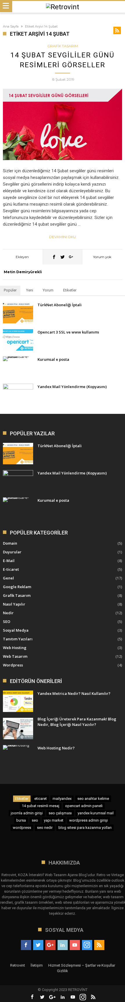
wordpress (22, 827)
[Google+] (50, 945)
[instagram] (87, 945)
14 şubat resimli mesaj (40, 806)
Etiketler (69, 290)
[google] (71, 257)
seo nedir (45, 827)
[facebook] (54, 257)
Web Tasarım (15, 656)
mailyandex (62, 798)
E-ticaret (11, 569)
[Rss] (99, 945)
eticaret (40, 798)
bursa (21, 820)
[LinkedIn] (63, 945)
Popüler (10, 290)
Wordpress (13, 665)
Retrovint (17, 965)
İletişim (37, 965)
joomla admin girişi (27, 813)
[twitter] (62, 257)
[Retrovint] (62, 7)
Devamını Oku (62, 237)
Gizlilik (62, 971)
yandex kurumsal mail (96, 813)
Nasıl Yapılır (14, 604)
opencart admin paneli (84, 806)
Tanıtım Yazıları (18, 639)
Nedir (8, 612)
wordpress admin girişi (88, 820)
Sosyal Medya (15, 630)
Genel (8, 578)
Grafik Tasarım (62, 46)
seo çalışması (60, 813)
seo (35, 820)
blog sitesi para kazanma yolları (85, 827)
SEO (6, 621)
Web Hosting (14, 647)
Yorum (48, 290)
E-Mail (9, 560)
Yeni (29, 290)
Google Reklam (17, 586)
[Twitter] (38, 945)
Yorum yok (102, 257)
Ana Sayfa (11, 26)
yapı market (53, 820)
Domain (10, 543)
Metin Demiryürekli (23, 272)
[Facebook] (26, 945)
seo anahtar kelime (93, 798)
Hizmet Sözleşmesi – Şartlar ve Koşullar (81, 965)
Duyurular (12, 552)
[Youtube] (75, 945)
